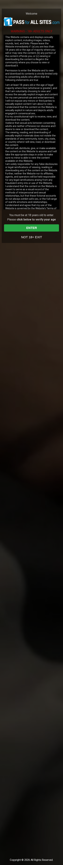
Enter (31, 228)
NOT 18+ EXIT (31, 237)
